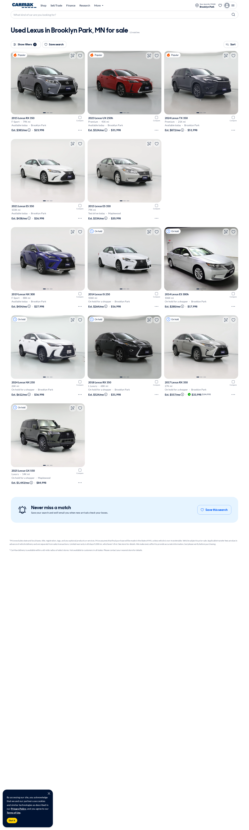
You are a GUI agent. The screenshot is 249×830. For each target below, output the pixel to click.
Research (84, 5)
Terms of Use (13, 812)
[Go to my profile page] (230, 5)
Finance (70, 5)
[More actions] (80, 130)
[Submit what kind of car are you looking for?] (233, 14)
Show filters (27, 44)
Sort (232, 44)
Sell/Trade (56, 5)
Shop (43, 5)
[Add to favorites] (80, 55)
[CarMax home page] (24, 5)
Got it (12, 820)
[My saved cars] (220, 5)
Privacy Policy (18, 808)
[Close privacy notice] (48, 793)
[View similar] (72, 55)
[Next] (81, 83)
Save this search (216, 510)
